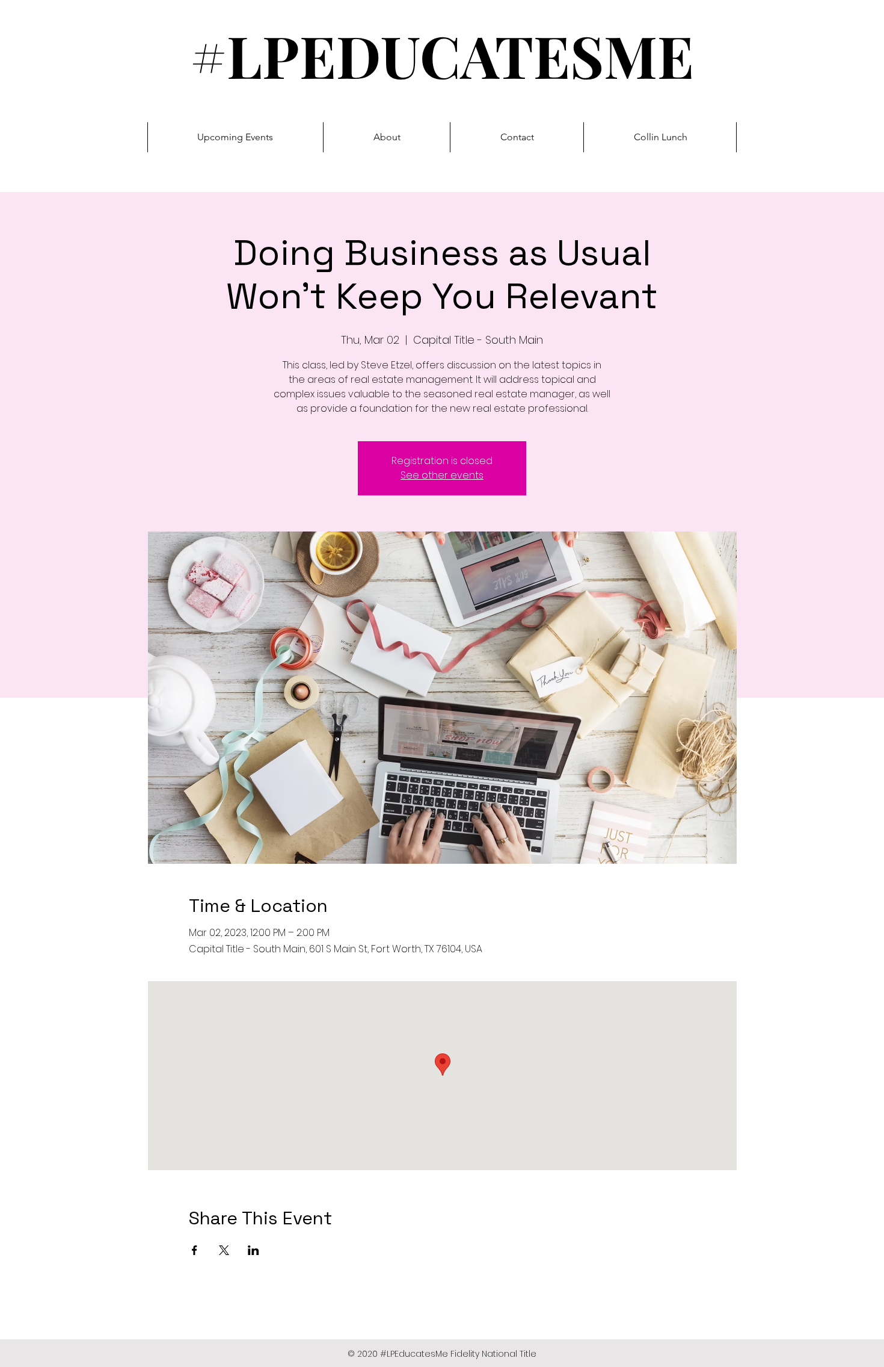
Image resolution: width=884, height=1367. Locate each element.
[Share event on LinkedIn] (253, 1250)
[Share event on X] (224, 1250)
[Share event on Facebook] (194, 1250)
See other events (442, 475)
